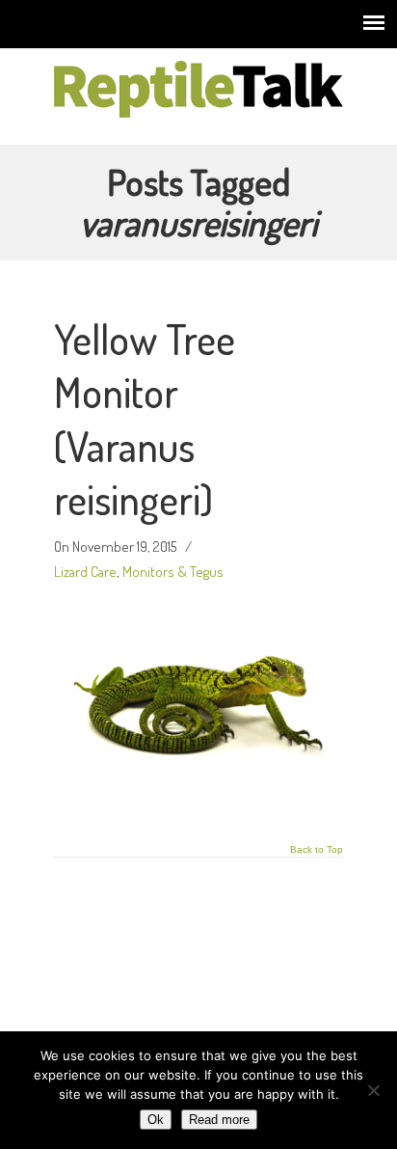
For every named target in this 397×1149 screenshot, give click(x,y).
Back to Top (316, 850)
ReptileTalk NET (198, 88)
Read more (219, 1119)
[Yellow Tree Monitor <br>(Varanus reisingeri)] (198, 800)
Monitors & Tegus (173, 571)
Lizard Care (85, 571)
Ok (155, 1119)
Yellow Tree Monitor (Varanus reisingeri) (144, 419)
